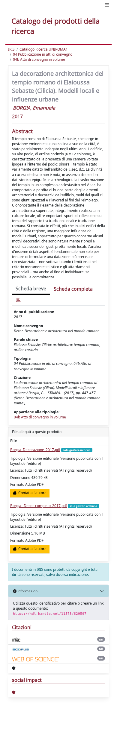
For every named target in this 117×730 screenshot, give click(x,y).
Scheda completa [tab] (73, 289)
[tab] (18, 300)
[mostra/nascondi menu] (107, 5)
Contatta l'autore (31, 492)
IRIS (11, 49)
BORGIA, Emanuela (34, 107)
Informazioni (27, 591)
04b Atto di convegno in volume (39, 59)
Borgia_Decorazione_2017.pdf (35, 449)
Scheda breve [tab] (31, 288)
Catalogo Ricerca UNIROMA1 (44, 49)
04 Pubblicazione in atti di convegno (42, 54)
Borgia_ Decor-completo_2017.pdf (38, 505)
